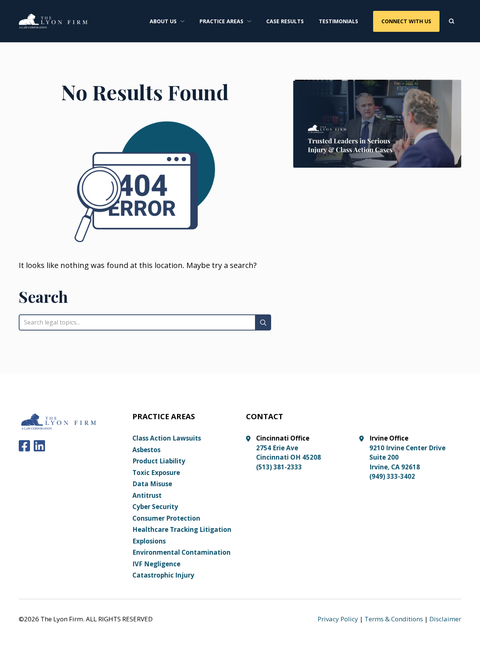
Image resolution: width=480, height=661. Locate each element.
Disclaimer (445, 619)
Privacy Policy (338, 619)
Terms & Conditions (393, 619)
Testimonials (338, 21)
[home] (53, 21)
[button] (167, 21)
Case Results (285, 21)
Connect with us (406, 21)
